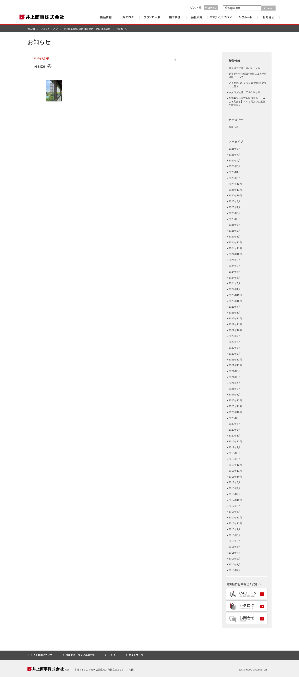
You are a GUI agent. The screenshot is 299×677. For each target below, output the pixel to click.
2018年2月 (235, 494)
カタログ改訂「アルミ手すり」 (246, 92)
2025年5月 (235, 219)
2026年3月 (235, 178)
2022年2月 (235, 353)
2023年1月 (235, 312)
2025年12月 (235, 184)
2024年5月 (235, 277)
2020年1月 (235, 435)
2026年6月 (235, 160)
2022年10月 (235, 330)
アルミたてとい (49, 28)
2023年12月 (235, 295)
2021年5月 (235, 377)
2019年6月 (235, 453)
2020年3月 (235, 429)
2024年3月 (235, 283)
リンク (112, 655)
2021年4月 (235, 383)
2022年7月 (235, 336)
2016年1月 (235, 564)
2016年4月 (235, 552)
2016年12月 (235, 517)
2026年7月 (235, 154)
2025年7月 (235, 207)
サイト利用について (41, 655)
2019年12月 (235, 441)
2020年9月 (235, 418)
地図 (131, 669)
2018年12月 (235, 465)
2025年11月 (235, 189)
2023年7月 (235, 306)
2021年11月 (235, 365)
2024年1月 (235, 289)
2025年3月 (235, 224)
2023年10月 (235, 301)
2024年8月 (235, 265)
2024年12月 (235, 242)
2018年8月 (235, 482)
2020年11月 (235, 406)
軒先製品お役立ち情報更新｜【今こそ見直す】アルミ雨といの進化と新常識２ (247, 102)
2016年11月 (235, 523)
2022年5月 (235, 342)
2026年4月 (235, 172)
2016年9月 (235, 529)
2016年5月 (235, 546)
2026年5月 (235, 166)
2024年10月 (235, 254)
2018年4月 (235, 488)
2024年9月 (235, 260)
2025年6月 (235, 213)
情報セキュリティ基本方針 (80, 655)
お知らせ (233, 126)
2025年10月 (235, 195)
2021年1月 (235, 394)
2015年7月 (235, 570)
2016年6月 (235, 541)
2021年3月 (235, 388)
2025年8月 (235, 201)
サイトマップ (136, 655)
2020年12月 (235, 400)
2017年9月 (235, 506)
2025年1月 (235, 236)
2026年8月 (235, 148)
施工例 (31, 28)
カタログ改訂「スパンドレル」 (246, 67)
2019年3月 (235, 459)
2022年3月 (235, 347)
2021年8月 (235, 371)
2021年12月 (235, 359)
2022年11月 (235, 324)
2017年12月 (235, 500)
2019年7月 (235, 447)
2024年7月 (235, 271)
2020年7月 (235, 423)
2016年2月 (235, 558)
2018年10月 (235, 476)
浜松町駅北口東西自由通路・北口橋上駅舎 (87, 28)
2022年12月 (235, 318)
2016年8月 (235, 535)
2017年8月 (235, 511)
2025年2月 (235, 230)
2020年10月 (235, 412)
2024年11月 (235, 248)
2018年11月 (235, 470)
